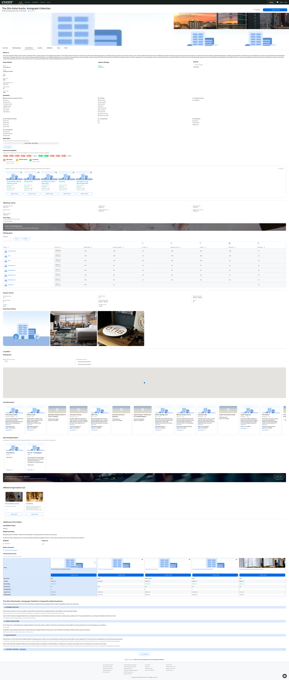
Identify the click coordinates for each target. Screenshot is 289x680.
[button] (86, 29)
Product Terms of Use (170, 666)
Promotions (27, 2)
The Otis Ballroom (12, 251)
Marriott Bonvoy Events (12, 503)
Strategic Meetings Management (131, 670)
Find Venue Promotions (108, 668)
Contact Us (147, 666)
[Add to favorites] (21, 172)
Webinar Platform (127, 673)
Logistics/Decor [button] (9, 457)
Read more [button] (8, 424)
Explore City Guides (107, 670)
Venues (21, 2)
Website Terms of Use (170, 668)
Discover (42, 2)
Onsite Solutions (106, 672)
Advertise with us (169, 670)
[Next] (284, 419)
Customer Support (149, 668)
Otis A (9, 255)
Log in (285, 2)
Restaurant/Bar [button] (30, 464)
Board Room (11, 284)
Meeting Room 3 (12, 275)
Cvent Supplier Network (108, 664)
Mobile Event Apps (128, 668)
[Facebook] (43, 544)
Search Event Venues (107, 666)
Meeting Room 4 (12, 280)
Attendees (5, 236)
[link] (14, 447)
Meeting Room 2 (12, 270)
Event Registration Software (130, 666)
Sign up (281, 2)
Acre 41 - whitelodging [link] (34, 453)
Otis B (9, 260)
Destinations (35, 2)
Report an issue (129, 659)
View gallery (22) (283, 43)
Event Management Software (130, 664)
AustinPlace (29, 503)
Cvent (2, 5)
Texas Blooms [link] (10, 453)
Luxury (48, 2)
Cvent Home (147, 664)
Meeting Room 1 (11, 265)
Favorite (258, 9)
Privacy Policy (169, 664)
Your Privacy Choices (149, 670)
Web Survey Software (128, 672)
